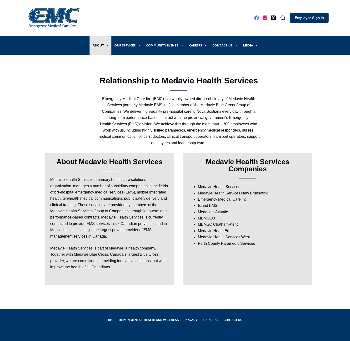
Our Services (125, 45)
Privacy (191, 320)
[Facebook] (256, 17)
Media (248, 45)
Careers (195, 45)
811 (110, 320)
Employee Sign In (309, 18)
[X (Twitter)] (273, 17)
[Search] (282, 17)
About (98, 45)
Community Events (162, 45)
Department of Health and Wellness (149, 320)
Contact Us (222, 45)
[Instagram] (265, 17)
